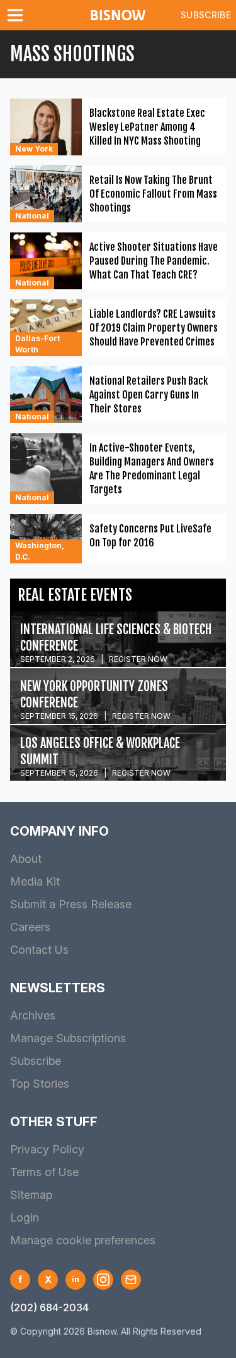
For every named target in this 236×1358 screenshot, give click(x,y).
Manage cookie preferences (82, 1240)
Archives (32, 1015)
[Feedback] (131, 1280)
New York (34, 148)
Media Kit (35, 881)
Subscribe (206, 14)
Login (24, 1217)
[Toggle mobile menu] (17, 15)
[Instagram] (103, 1280)
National (32, 215)
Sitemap (31, 1194)
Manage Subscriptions (68, 1038)
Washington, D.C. (39, 551)
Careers (30, 927)
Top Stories (39, 1083)
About (26, 858)
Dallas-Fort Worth (37, 343)
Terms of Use (44, 1172)
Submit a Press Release (71, 904)
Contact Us (39, 949)
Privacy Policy (47, 1149)
